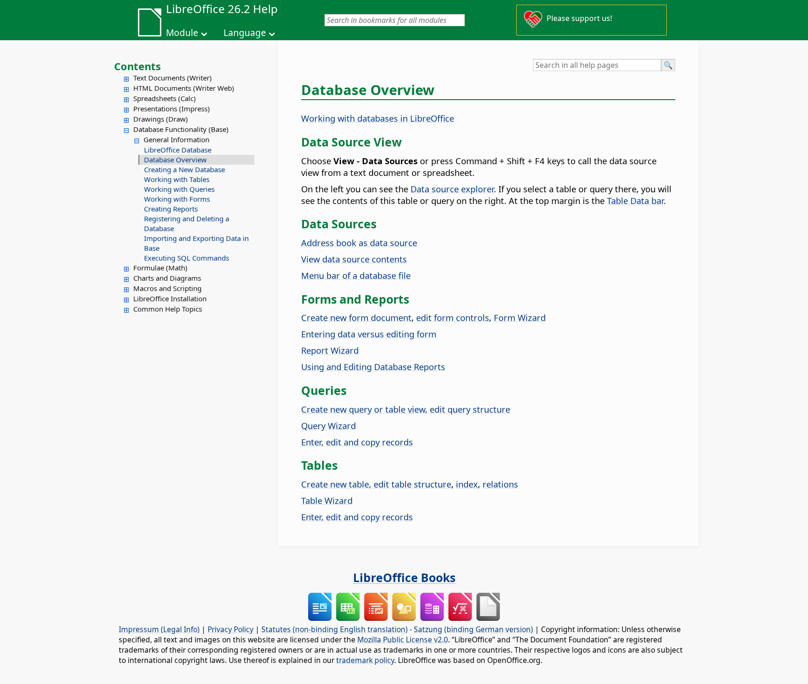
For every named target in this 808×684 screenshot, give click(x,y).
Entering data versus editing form (368, 334)
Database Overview (175, 159)
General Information (176, 139)
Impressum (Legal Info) (159, 629)
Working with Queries (179, 189)
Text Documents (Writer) (172, 77)
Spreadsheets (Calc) (164, 98)
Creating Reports (171, 208)
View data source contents (354, 259)
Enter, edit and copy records (357, 442)
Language (245, 33)
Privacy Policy (230, 629)
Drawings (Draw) (160, 119)
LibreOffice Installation (170, 298)
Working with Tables (176, 179)
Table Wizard (327, 500)
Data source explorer (452, 189)
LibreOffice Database (177, 149)
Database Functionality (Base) (181, 129)
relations (500, 484)
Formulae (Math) (160, 267)
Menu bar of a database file (356, 275)
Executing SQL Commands (186, 257)
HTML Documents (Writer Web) (183, 88)
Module (182, 33)
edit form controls (452, 317)
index (467, 484)
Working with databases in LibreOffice (377, 118)
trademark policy (365, 660)
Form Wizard (520, 317)
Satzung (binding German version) (473, 629)
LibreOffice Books (404, 577)
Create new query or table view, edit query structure (405, 409)
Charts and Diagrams (167, 278)
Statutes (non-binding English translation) (334, 629)
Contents (137, 66)
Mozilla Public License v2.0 (402, 639)
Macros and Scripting (167, 288)
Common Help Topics (167, 308)
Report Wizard (330, 350)
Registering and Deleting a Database (186, 223)
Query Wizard (328, 425)
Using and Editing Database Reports (373, 366)
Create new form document (356, 317)
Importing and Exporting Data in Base (196, 243)
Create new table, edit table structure (376, 484)
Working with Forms (177, 199)
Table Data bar (635, 200)
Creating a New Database (184, 169)
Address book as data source (359, 242)
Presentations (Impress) (171, 108)
